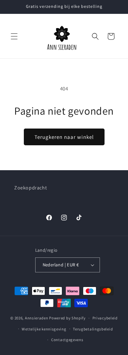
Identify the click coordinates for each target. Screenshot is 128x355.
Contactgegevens (67, 339)
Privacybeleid (105, 317)
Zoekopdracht (30, 187)
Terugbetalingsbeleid (93, 329)
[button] (14, 36)
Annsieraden (36, 317)
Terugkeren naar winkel (64, 137)
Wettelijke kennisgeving (44, 329)
